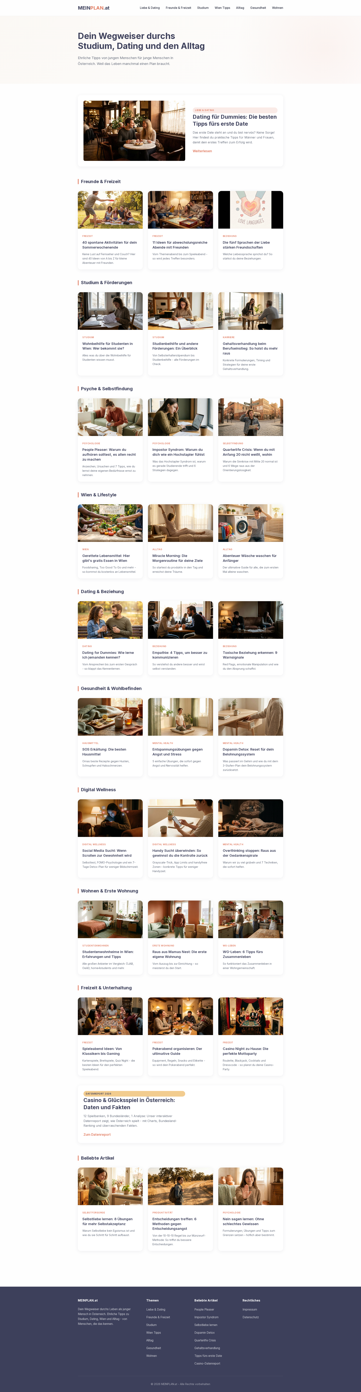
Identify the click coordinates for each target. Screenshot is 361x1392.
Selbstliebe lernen (205, 1325)
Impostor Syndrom (206, 1317)
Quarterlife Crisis (205, 1340)
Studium (203, 8)
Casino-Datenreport (207, 1363)
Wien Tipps (222, 8)
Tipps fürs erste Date (208, 1356)
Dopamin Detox (204, 1332)
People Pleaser (204, 1309)
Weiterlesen (202, 151)
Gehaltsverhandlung (207, 1348)
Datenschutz (251, 1317)
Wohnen (277, 8)
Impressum (250, 1309)
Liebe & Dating (150, 8)
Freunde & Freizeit (178, 8)
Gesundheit (258, 8)
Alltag (240, 8)
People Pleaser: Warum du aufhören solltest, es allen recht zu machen (109, 454)
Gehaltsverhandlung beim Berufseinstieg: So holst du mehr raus (250, 348)
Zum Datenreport (97, 1134)
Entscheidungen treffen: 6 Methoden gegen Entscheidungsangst (174, 1224)
